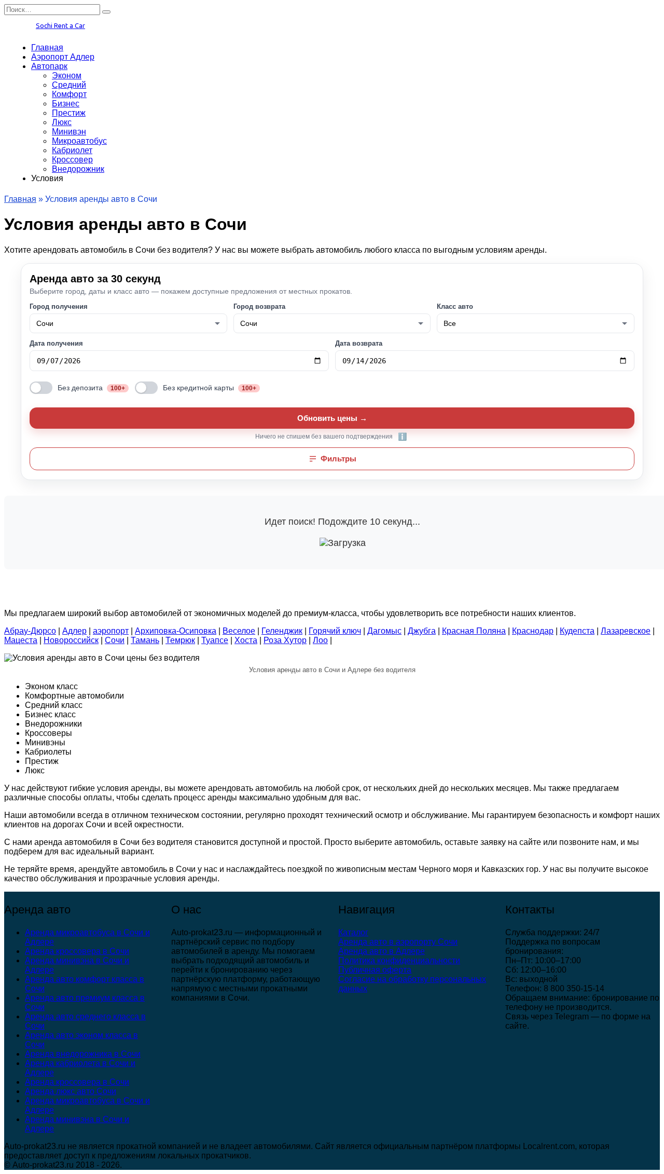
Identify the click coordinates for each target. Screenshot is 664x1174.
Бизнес (65, 103)
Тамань (145, 640)
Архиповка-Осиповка (175, 630)
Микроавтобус (79, 140)
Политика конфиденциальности (399, 960)
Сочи (115, 640)
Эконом (66, 75)
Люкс (62, 122)
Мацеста (20, 640)
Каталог (353, 932)
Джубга (422, 630)
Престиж (69, 112)
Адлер (74, 630)
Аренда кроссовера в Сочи (77, 951)
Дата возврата (358, 343)
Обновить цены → (332, 418)
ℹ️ (402, 436)
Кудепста (577, 630)
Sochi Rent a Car (60, 25)
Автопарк (49, 66)
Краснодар (533, 630)
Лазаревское (626, 630)
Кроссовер (72, 159)
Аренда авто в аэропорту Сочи (398, 941)
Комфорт (69, 94)
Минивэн (69, 131)
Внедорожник (78, 169)
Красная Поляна (474, 630)
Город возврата (259, 306)
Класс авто (455, 306)
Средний (69, 84)
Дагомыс (384, 630)
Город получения (59, 306)
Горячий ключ (335, 630)
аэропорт (111, 630)
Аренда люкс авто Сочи (70, 1091)
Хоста (245, 640)
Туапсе (214, 640)
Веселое (239, 630)
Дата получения (56, 343)
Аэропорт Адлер (62, 56)
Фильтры (338, 458)
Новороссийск (71, 640)
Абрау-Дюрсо (30, 630)
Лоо (320, 640)
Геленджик (281, 630)
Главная (47, 47)
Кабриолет (72, 150)
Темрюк (180, 640)
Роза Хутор (285, 640)
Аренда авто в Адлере (381, 951)
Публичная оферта (374, 969)
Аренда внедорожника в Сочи (83, 1053)
